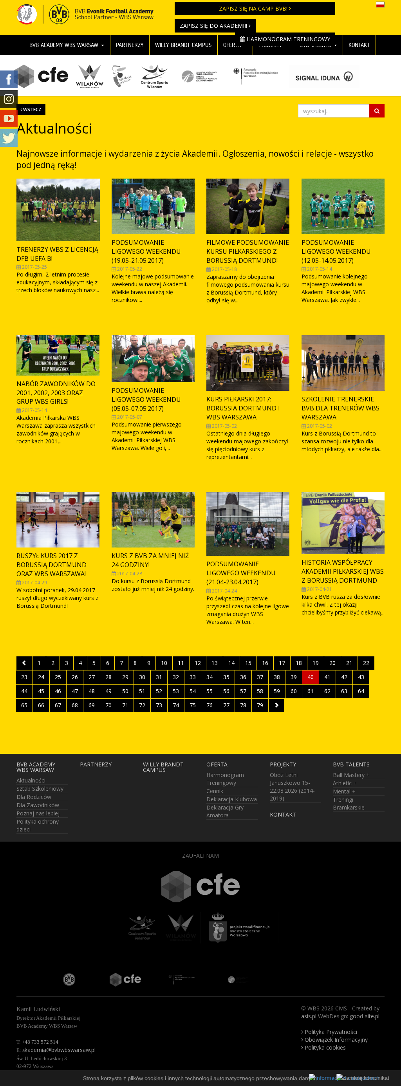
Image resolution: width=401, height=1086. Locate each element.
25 (58, 677)
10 (164, 663)
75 (193, 705)
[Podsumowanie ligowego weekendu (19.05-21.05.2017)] (153, 206)
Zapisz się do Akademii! (214, 25)
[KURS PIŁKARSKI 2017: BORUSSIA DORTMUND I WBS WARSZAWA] (248, 363)
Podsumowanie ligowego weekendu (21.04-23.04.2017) (241, 573)
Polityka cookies (324, 1047)
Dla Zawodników (37, 805)
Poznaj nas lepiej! (38, 813)
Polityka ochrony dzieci (37, 825)
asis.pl (308, 1016)
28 (108, 677)
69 (92, 705)
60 (294, 691)
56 (226, 691)
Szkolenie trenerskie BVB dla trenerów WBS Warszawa (340, 408)
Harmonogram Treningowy (287, 39)
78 (243, 705)
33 (193, 677)
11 (181, 663)
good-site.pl (364, 1016)
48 (92, 691)
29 (125, 677)
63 (344, 691)
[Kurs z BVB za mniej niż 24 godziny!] (153, 520)
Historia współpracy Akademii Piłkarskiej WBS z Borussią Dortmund (343, 571)
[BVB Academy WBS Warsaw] (89, 10)
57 (243, 691)
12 (198, 663)
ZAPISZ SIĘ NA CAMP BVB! (254, 8)
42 (344, 677)
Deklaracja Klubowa (231, 799)
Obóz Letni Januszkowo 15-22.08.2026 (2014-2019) (292, 786)
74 (176, 705)
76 (209, 705)
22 (366, 663)
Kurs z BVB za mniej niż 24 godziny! (150, 560)
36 (243, 677)
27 (92, 677)
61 (310, 691)
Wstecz (32, 109)
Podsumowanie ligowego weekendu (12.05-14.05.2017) (336, 251)
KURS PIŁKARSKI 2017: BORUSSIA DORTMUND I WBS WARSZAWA (243, 408)
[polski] (380, 4)
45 (41, 691)
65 (24, 705)
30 (142, 677)
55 (209, 691)
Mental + (344, 791)
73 (159, 705)
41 (327, 677)
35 (226, 677)
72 (142, 705)
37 (260, 677)
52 (159, 691)
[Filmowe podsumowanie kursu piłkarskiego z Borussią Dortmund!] (248, 206)
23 (24, 677)
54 (193, 691)
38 (277, 677)
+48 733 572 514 (40, 1042)
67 (58, 705)
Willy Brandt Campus (163, 767)
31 (159, 677)
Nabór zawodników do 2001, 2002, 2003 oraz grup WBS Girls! (56, 392)
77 (226, 705)
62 (327, 691)
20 (332, 663)
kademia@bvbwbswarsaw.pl (59, 1049)
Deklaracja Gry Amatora (225, 811)
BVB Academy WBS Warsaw (64, 45)
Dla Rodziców (33, 796)
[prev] (24, 663)
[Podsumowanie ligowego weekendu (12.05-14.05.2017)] (343, 206)
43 (361, 677)
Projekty (283, 764)
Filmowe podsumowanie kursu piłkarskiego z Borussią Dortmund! (247, 251)
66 (41, 705)
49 (108, 691)
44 (24, 691)
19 (315, 663)
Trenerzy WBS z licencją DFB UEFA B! (57, 254)
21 (349, 663)
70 (108, 705)
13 (214, 663)
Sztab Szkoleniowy (39, 788)
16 (265, 663)
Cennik (214, 791)
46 (58, 691)
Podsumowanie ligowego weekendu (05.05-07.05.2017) (146, 399)
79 (260, 705)
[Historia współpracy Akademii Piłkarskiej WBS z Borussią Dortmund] (343, 523)
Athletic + (345, 783)
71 (125, 705)
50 (125, 691)
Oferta (217, 764)
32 (176, 677)
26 (75, 677)
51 (142, 691)
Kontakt (359, 45)
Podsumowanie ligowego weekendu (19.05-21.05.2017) (146, 251)
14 (231, 663)
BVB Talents (351, 764)
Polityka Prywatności (330, 1031)
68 (75, 705)
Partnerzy (129, 45)
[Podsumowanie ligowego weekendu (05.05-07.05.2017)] (153, 358)
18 (299, 663)
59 (277, 691)
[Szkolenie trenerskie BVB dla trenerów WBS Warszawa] (343, 363)
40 (310, 677)
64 (361, 691)
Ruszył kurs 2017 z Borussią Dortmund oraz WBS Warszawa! (51, 564)
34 (209, 677)
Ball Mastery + (351, 775)
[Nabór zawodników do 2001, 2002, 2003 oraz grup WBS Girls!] (58, 355)
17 (282, 663)
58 (260, 691)
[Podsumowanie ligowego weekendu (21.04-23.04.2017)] (248, 524)
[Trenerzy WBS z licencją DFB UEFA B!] (58, 210)
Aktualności (30, 780)
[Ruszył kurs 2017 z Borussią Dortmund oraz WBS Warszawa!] (58, 520)
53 (176, 691)
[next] (276, 705)
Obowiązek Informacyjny (335, 1039)
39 (294, 677)
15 (248, 663)
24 (41, 677)
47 (75, 691)
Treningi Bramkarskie (349, 803)
